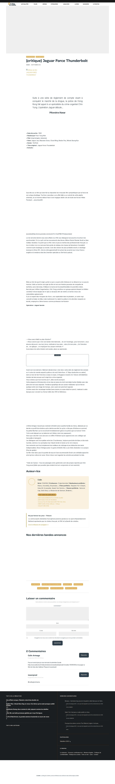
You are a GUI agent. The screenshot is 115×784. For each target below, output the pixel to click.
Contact (96, 754)
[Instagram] (92, 1)
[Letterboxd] (102, 1)
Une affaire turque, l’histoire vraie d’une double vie (22, 700)
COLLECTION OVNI (43, 506)
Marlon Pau (78, 584)
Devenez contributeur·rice (75, 752)
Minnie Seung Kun (57, 588)
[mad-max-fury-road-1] (32, 360)
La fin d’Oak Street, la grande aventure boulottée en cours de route (27, 717)
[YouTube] (95, 1)
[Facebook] (87, 1)
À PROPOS (96, 4)
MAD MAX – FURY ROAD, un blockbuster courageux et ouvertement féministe (60, 360)
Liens (91, 754)
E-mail (41, 630)
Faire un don (85, 754)
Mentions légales (88, 752)
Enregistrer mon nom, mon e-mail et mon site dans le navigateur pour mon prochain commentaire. (59, 638)
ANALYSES (66, 4)
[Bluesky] (100, 1)
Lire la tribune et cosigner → (38, 525)
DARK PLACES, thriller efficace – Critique (49, 504)
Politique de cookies (74, 754)
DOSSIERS (86, 4)
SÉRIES (45, 4)
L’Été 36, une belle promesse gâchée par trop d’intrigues (24, 713)
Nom (57, 623)
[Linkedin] (97, 1)
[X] (90, 1)
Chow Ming (35, 584)
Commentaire (57, 605)
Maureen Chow (43, 588)
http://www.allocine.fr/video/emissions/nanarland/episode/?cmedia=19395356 (52, 665)
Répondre (84, 655)
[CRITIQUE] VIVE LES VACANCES (47, 500)
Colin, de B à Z (30, 56)
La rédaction (63, 752)
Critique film (40, 56)
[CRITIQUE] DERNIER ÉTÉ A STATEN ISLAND (50, 497)
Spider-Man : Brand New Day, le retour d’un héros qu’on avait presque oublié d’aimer (30, 704)
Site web (74, 630)
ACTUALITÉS (24, 4)
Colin (28, 64)
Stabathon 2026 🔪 (65, 741)
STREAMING (54, 4)
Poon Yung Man (71, 588)
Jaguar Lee (67, 584)
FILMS (35, 4)
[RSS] (107, 1)
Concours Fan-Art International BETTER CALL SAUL (52, 502)
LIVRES (77, 4)
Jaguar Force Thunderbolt (52, 584)
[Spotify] (105, 1)
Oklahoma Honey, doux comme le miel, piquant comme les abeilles (27, 709)
